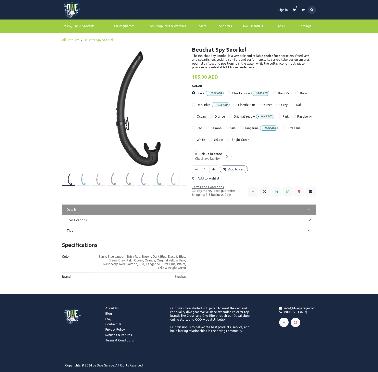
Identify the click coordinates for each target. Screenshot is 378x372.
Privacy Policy (115, 329)
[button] (312, 10)
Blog (108, 313)
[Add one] (213, 169)
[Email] (310, 191)
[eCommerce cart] (303, 10)
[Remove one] (196, 169)
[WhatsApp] (287, 191)
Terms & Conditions (119, 340)
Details (72, 209)
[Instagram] (295, 322)
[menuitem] (80, 26)
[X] (264, 191)
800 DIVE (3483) (295, 312)
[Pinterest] (299, 191)
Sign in (283, 10)
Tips (70, 230)
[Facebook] (253, 191)
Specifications (77, 220)
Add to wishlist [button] (208, 178)
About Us (112, 308)
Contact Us (113, 324)
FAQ (108, 319)
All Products (71, 40)
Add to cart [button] (236, 169)
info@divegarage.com (300, 308)
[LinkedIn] (276, 191)
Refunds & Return (117, 335)
